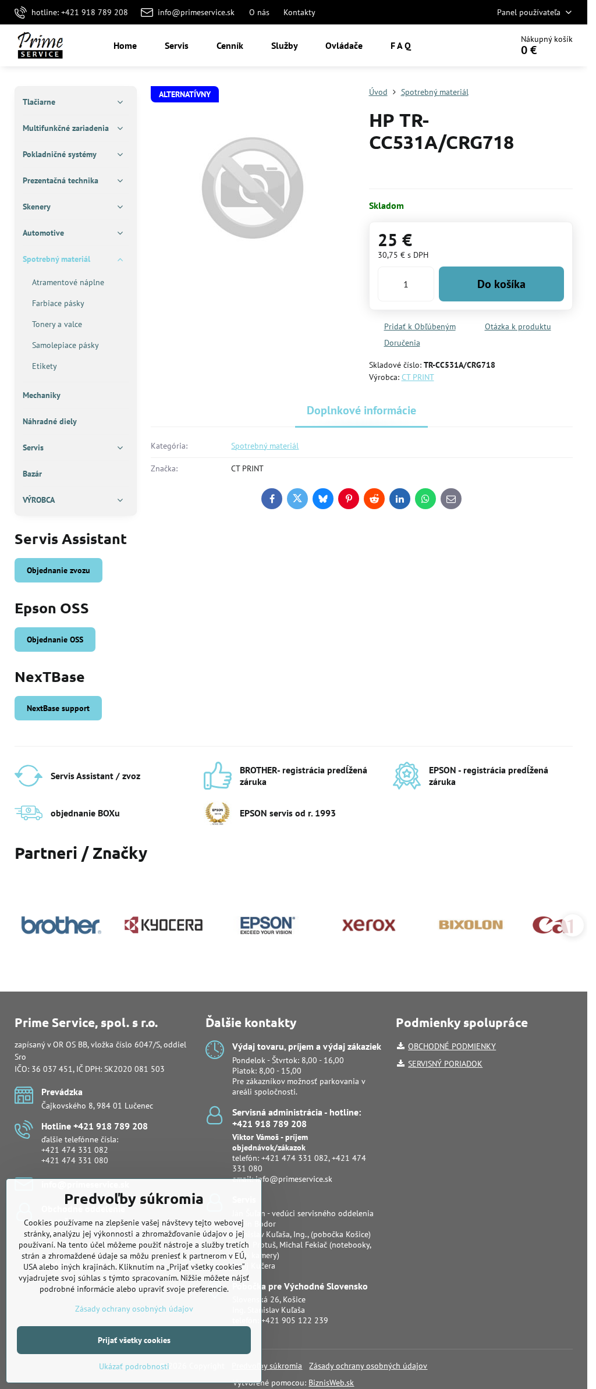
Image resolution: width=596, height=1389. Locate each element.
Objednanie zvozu (58, 570)
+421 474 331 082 (74, 1150)
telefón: (270, 1147)
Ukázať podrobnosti (134, 1366)
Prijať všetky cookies (134, 1340)
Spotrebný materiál (265, 445)
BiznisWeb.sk (331, 1382)
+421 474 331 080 (74, 1160)
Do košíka (501, 284)
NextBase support (58, 708)
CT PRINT (418, 377)
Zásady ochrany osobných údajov (368, 1365)
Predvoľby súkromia (267, 1365)
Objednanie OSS (55, 639)
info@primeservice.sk (294, 1179)
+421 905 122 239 (294, 1320)
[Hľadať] (471, 45)
